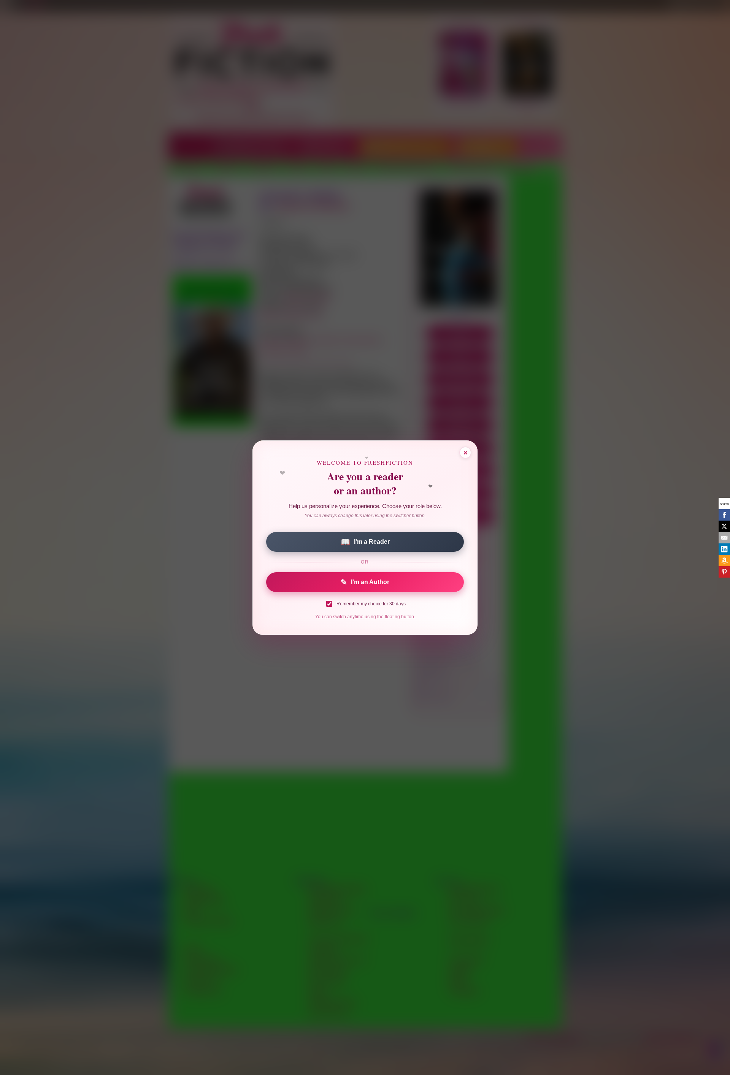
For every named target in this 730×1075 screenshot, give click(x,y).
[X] (724, 526)
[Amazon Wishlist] (724, 560)
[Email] (724, 537)
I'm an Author (365, 582)
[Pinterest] (724, 572)
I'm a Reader (365, 542)
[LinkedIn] (724, 549)
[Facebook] (724, 515)
